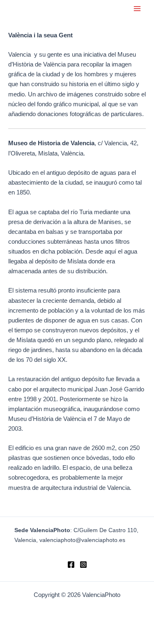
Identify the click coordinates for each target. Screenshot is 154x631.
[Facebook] (71, 564)
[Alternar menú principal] (137, 8)
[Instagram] (83, 564)
